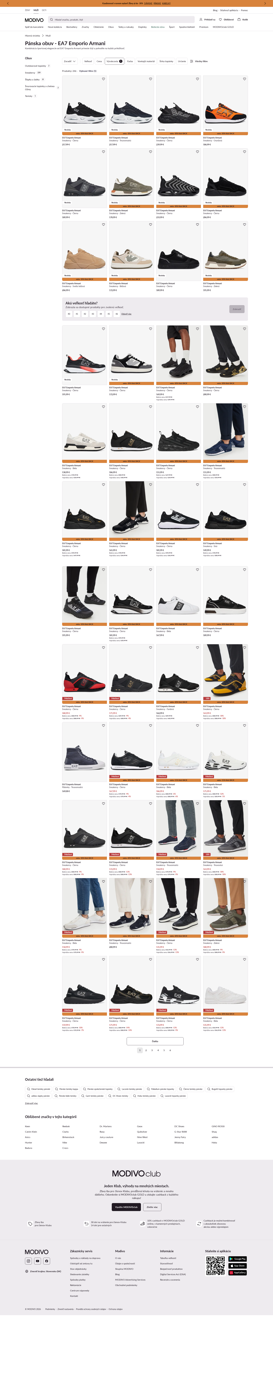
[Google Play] (237, 1259)
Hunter (28, 1142)
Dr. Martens (106, 1126)
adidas (215, 1137)
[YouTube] (37, 1261)
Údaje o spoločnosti (125, 1263)
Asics (27, 1137)
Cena (99, 61)
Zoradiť (67, 61)
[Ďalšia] (265, 3)
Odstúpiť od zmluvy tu (81, 1263)
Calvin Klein (31, 1131)
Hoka (214, 1142)
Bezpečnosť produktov (171, 1268)
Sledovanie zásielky (79, 1274)
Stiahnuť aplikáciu (229, 10)
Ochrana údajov (116, 1309)
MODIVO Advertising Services (130, 1279)
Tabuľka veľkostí (168, 1258)
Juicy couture (106, 1137)
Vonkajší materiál (146, 61)
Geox (139, 1126)
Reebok (66, 1126)
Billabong (179, 1142)
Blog (215, 10)
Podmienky (50, 1309)
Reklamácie (75, 1285)
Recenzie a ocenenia (170, 1279)
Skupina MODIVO (124, 1268)
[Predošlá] (8, 3)
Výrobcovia (114, 61)
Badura (28, 1148)
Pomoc (244, 10)
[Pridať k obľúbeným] (103, 78)
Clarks (65, 1131)
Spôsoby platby (77, 1279)
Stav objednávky (78, 1268)
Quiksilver (142, 1131)
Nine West (142, 1137)
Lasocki (140, 1142)
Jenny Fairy (180, 1137)
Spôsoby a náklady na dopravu (85, 1258)
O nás (118, 1258)
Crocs (65, 1148)
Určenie (182, 61)
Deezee (103, 1142)
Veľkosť (88, 61)
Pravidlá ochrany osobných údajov (91, 1309)
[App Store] (237, 1266)
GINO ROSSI (218, 1126)
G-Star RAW (180, 1131)
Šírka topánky (166, 61)
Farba (130, 61)
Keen (27, 1126)
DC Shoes (179, 1126)
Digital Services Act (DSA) (173, 1274)
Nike (64, 1142)
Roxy (102, 1131)
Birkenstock (68, 1137)
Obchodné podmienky (126, 1285)
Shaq (214, 1131)
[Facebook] (46, 1261)
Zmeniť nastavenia (66, 1309)
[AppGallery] (237, 1273)
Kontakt (74, 1296)
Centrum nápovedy (79, 1290)
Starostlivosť (166, 1263)
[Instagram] (28, 1261)
